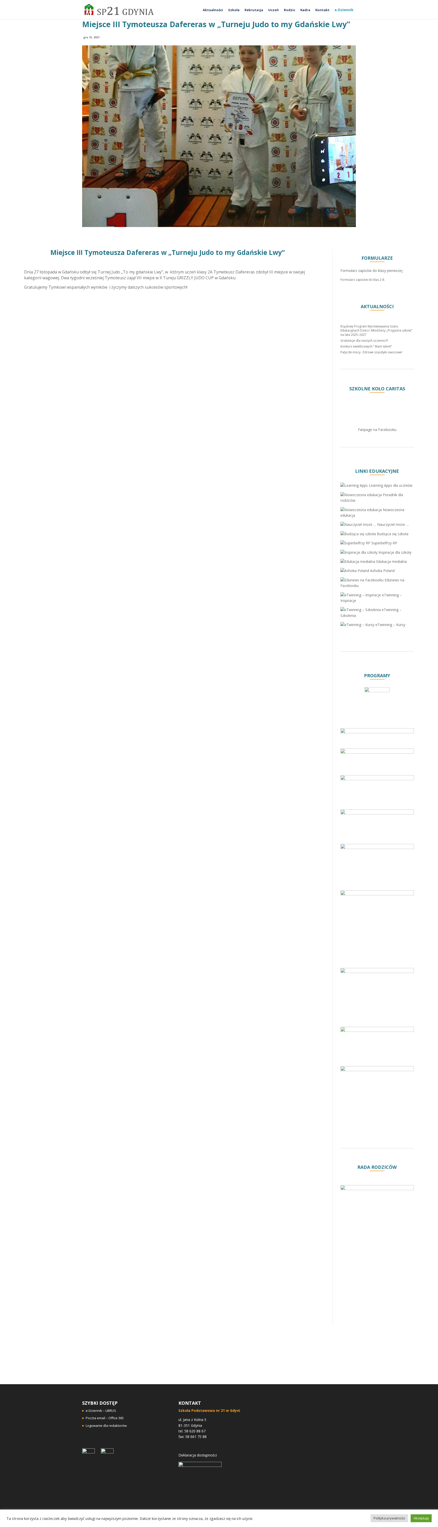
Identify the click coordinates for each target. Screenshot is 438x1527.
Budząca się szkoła (392, 533)
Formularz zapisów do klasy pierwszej (371, 270)
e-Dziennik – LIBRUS (101, 1410)
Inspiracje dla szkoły (394, 552)
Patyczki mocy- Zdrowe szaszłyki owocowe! (371, 352)
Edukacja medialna (391, 561)
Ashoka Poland (382, 570)
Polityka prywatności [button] (389, 1518)
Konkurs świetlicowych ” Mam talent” (366, 346)
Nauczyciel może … (392, 524)
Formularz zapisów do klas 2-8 (362, 279)
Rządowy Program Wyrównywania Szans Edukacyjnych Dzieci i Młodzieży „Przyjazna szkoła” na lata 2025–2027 (376, 330)
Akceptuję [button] (421, 1518)
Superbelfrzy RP (383, 543)
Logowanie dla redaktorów (106, 1425)
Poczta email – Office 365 (105, 1418)
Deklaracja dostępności (197, 1455)
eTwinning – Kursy (389, 624)
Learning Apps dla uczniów (390, 485)
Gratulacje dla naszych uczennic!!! (364, 340)
